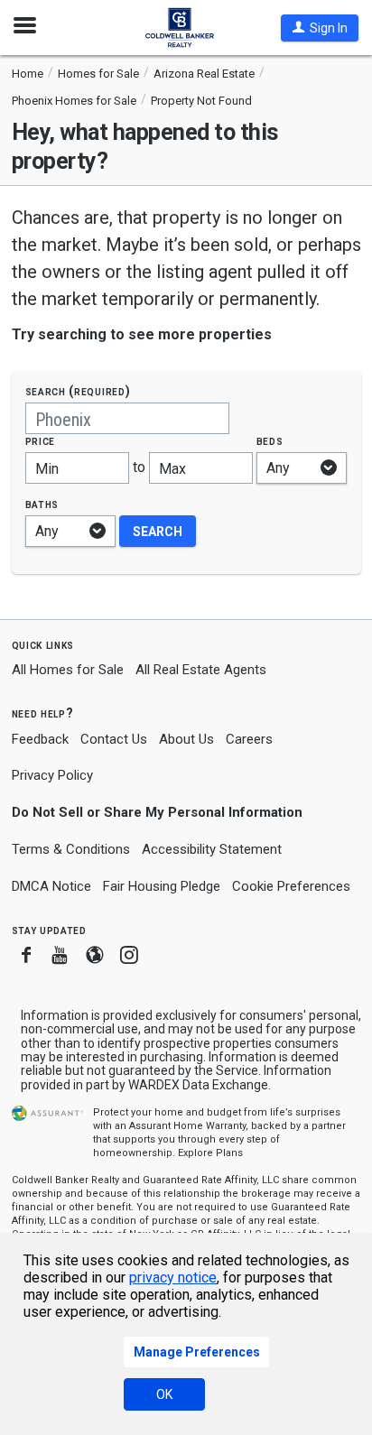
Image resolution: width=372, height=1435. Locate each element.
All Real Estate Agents (200, 670)
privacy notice (173, 1277)
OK (164, 1394)
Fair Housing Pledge (161, 886)
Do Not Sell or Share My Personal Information (157, 812)
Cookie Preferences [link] (291, 886)
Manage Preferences (197, 1352)
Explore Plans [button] (210, 1153)
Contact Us (113, 739)
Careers (249, 739)
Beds (270, 441)
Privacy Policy (52, 775)
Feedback (40, 739)
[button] (319, 28)
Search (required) (78, 391)
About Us (186, 739)
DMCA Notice (51, 886)
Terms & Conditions (71, 849)
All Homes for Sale (68, 670)
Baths (42, 504)
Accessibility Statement (212, 849)
